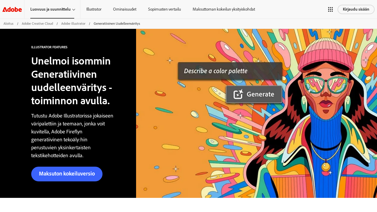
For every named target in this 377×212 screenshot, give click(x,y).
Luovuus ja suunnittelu (50, 9)
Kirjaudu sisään (356, 9)
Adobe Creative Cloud (37, 23)
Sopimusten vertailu (164, 9)
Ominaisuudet (124, 9)
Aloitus (9, 23)
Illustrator (93, 9)
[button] (330, 9)
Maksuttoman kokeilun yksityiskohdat (224, 9)
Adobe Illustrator (73, 23)
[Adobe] (12, 9)
